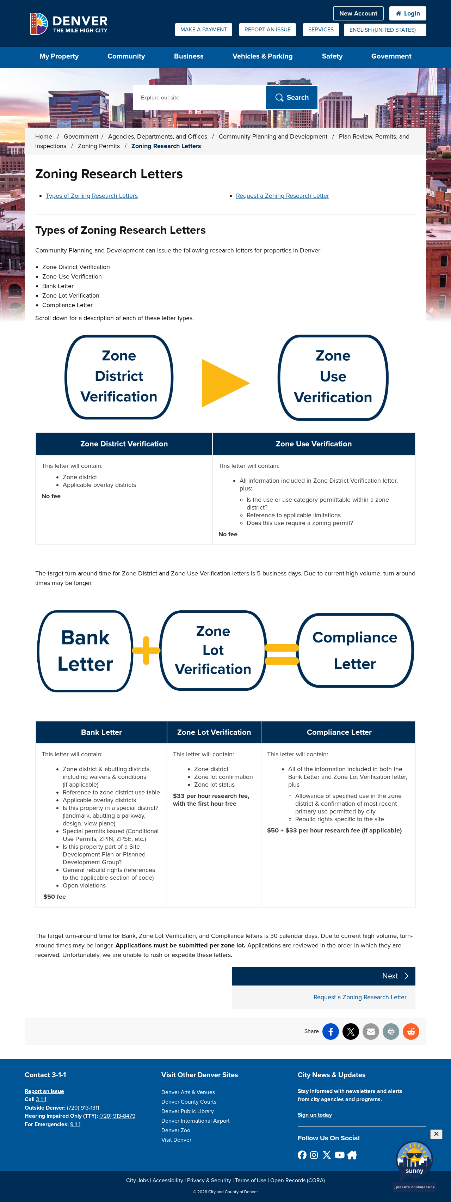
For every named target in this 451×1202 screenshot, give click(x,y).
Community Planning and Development (274, 136)
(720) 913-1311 (83, 1108)
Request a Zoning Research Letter (282, 196)
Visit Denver (176, 1140)
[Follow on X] (326, 1155)
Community (126, 56)
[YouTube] (339, 1155)
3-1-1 (41, 1099)
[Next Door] (351, 1155)
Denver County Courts (188, 1102)
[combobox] (385, 30)
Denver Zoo (175, 1130)
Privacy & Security (209, 1180)
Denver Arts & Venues (188, 1092)
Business (189, 56)
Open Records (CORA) (297, 1180)
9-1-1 (75, 1124)
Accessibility (168, 1180)
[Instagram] (314, 1155)
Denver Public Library (187, 1111)
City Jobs (137, 1180)
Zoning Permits (100, 146)
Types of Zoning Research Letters (92, 196)
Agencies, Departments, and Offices (158, 136)
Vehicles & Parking (263, 56)
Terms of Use (250, 1180)
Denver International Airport (195, 1121)
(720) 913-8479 (117, 1116)
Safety (332, 56)
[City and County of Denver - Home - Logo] (68, 23)
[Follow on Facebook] (302, 1155)
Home (43, 136)
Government (391, 56)
